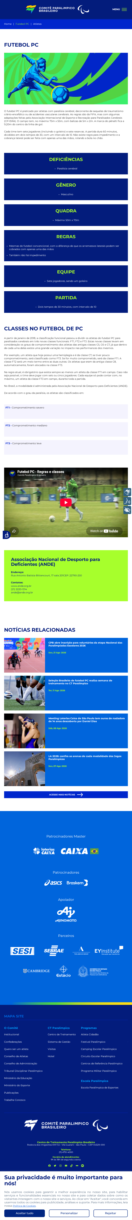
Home (8, 23)
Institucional (11, 1034)
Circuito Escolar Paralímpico (98, 1056)
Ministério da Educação (18, 1078)
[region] (66, 1195)
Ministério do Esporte (17, 1085)
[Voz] (127, 501)
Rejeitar (110, 1213)
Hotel (51, 1056)
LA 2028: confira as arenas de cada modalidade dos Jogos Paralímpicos (84, 758)
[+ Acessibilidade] (127, 510)
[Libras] (127, 492)
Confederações (13, 1041)
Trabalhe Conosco (14, 1100)
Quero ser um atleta (16, 1049)
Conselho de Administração (20, 1063)
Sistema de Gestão (59, 1041)
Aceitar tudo (24, 1213)
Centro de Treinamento (62, 1034)
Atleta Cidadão (90, 1034)
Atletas (37, 23)
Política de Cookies (24, 1205)
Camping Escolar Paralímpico (99, 1049)
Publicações (11, 1092)
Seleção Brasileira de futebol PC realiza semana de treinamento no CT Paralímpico (80, 682)
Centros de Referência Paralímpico (102, 1063)
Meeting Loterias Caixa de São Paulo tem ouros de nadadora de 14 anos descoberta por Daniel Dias (86, 720)
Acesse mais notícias (62, 794)
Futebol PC (22, 23)
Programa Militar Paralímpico (99, 1070)
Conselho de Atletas (16, 1056)
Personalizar (69, 1213)
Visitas (52, 1049)
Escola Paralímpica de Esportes (99, 1087)
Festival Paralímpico (93, 1041)
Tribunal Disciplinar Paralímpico (23, 1070)
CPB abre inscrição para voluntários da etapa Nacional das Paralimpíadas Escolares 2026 (85, 644)
